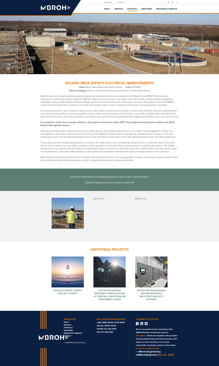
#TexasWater (141, 336)
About (107, 9)
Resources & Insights (166, 9)
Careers (108, 2)
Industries (146, 9)
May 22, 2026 (166, 354)
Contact (121, 2)
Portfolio (132, 9)
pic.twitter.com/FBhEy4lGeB (147, 348)
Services (119, 9)
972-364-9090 (110, 329)
